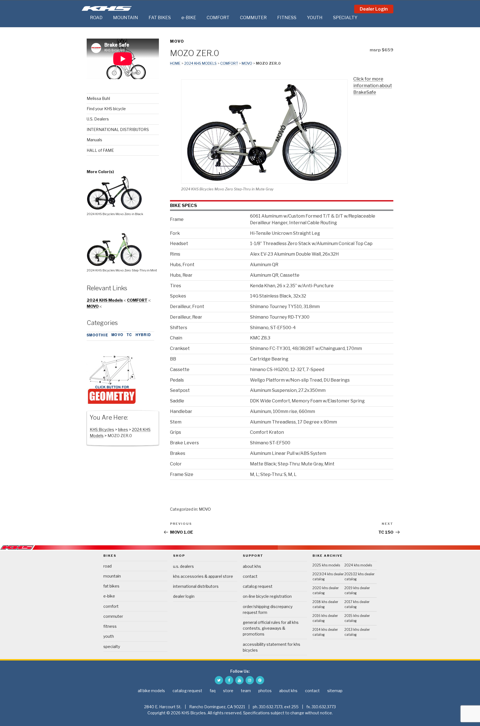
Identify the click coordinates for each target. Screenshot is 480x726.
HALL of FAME (100, 150)
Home (175, 63)
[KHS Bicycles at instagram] (250, 680)
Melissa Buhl (98, 98)
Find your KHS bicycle (106, 108)
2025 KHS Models (326, 565)
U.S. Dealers (98, 119)
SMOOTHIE (97, 334)
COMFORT (218, 17)
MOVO (177, 41)
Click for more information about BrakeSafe (372, 85)
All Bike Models (151, 690)
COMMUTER (253, 17)
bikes (123, 429)
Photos (265, 690)
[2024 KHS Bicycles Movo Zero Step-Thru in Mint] (114, 264)
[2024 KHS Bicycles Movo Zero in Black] (114, 208)
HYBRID (143, 334)
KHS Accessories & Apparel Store (203, 576)
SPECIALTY (345, 17)
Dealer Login (374, 9)
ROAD (96, 17)
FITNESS (286, 17)
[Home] (84, 17)
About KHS (252, 566)
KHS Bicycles (102, 429)
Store (228, 690)
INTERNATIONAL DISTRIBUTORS (118, 129)
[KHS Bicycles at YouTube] (239, 680)
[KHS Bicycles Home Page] (107, 8)
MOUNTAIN (125, 17)
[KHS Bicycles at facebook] (229, 680)
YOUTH (314, 17)
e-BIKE (188, 17)
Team (246, 690)
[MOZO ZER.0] (112, 403)
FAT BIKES (160, 17)
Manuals (94, 139)
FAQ (213, 690)
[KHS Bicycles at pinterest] (260, 680)
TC (129, 334)
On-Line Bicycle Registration (267, 596)
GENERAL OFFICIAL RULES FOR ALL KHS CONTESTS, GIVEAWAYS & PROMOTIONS (271, 628)
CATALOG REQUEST (257, 586)
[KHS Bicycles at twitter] (219, 680)
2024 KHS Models (200, 63)
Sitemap (334, 690)
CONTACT (250, 576)
